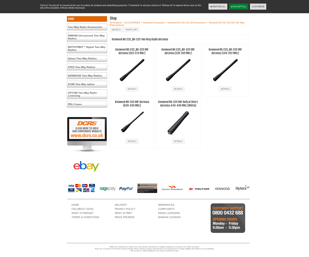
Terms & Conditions (85, 217)
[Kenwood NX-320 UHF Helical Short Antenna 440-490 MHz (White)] (178, 137)
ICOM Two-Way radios (81, 84)
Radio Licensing (169, 213)
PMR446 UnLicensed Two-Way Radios (86, 37)
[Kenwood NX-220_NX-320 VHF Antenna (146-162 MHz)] (225, 84)
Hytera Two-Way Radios (82, 58)
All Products (115, 22)
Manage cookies (169, 217)
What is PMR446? (83, 213)
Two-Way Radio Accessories (85, 27)
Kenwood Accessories (154, 22)
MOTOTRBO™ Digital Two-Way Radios (87, 48)
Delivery (121, 204)
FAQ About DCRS (82, 208)
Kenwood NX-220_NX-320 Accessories (187, 22)
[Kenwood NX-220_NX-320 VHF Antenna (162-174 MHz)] (132, 84)
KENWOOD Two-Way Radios (85, 75)
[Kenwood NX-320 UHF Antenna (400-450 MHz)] (132, 137)
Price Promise (124, 217)
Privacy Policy (125, 208)
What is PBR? (123, 213)
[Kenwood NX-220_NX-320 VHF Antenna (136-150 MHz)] (178, 84)
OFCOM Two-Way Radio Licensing (82, 94)
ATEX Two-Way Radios (81, 67)
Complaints (166, 208)
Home (75, 204)
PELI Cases (75, 104)
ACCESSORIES (132, 22)
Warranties (166, 204)
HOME (71, 19)
